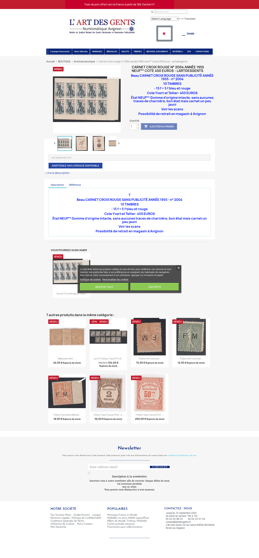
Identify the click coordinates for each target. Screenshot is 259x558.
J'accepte (155, 287)
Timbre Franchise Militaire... (67, 414)
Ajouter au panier (159, 126)
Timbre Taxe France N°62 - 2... (108, 414)
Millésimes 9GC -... (67, 358)
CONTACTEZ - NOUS (178, 508)
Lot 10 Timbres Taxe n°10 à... (108, 358)
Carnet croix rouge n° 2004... (71, 293)
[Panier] (164, 33)
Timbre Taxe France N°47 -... (149, 414)
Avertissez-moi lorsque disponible (75, 165)
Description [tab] (57, 184)
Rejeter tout (104, 287)
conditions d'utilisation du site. (182, 455)
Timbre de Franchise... (149, 358)
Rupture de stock (72, 362)
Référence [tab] (75, 184)
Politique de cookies (90, 279)
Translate (189, 18)
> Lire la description (57, 172)
